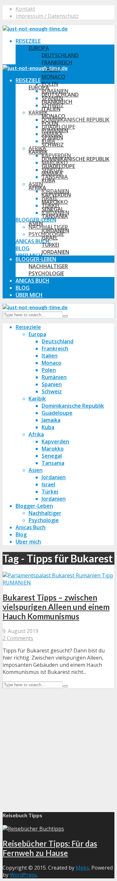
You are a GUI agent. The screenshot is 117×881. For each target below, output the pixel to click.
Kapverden (56, 194)
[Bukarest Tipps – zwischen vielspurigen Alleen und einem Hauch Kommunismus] (58, 575)
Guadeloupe (58, 166)
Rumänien (55, 130)
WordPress (23, 874)
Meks (82, 867)
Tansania (55, 216)
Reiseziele (28, 41)
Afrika (37, 187)
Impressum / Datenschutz (47, 16)
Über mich (29, 294)
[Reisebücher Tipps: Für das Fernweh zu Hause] (33, 828)
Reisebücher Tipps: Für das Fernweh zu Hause (50, 848)
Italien (51, 108)
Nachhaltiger (48, 266)
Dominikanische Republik (76, 119)
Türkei (50, 244)
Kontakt (25, 8)
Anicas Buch (32, 241)
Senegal (53, 209)
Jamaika (52, 173)
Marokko (55, 201)
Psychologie (46, 273)
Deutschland (60, 55)
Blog (23, 248)
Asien (36, 223)
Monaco (53, 76)
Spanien (52, 137)
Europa (39, 48)
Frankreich (57, 62)
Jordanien (55, 230)
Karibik (38, 112)
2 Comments (18, 638)
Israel (50, 237)
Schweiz (53, 144)
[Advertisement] (58, 746)
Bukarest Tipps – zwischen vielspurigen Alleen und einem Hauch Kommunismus (56, 607)
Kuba (48, 180)
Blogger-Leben (36, 259)
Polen (50, 83)
